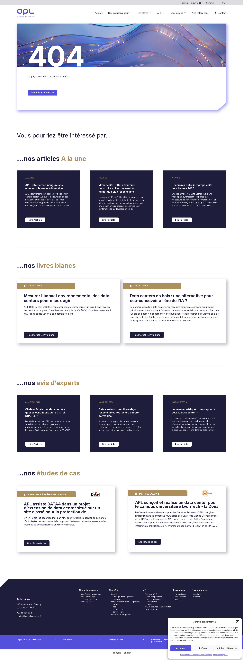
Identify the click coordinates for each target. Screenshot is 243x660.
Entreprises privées (89, 599)
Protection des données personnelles (196, 655)
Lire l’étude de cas (36, 543)
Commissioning (119, 612)
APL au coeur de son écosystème (159, 607)
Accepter (180, 648)
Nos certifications (154, 599)
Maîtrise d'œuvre (149, 494)
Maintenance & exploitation (122, 614)
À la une (29, 178)
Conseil (114, 594)
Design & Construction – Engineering (125, 602)
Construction (118, 609)
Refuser (203, 648)
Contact (196, 597)
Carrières (210, 3)
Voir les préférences (227, 648)
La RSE (149, 604)
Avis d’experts (32, 402)
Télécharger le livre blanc (40, 334)
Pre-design (117, 604)
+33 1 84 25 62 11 (24, 613)
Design (116, 607)
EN (225, 3)
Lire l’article (35, 219)
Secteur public (87, 602)
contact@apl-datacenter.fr (29, 616)
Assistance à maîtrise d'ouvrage (47, 494)
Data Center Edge (88, 597)
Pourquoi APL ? (151, 594)
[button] (237, 621)
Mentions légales (220, 655)
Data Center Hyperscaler (91, 594)
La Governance (151, 609)
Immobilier (117, 599)
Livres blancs (180, 594)
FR (222, 3)
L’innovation (152, 602)
